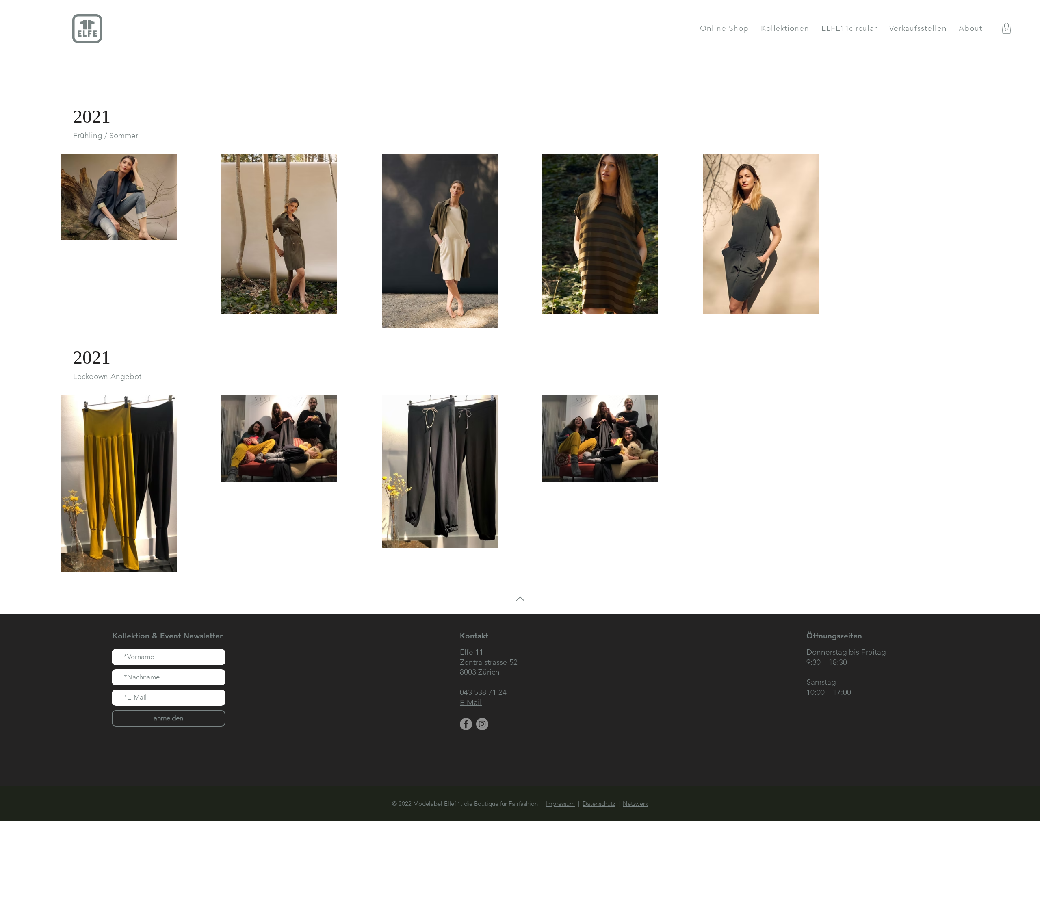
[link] (1006, 28)
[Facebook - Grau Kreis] (466, 724)
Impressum (560, 803)
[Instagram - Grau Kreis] (482, 724)
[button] (785, 28)
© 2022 (402, 803)
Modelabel (428, 803)
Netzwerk (635, 803)
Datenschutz (599, 803)
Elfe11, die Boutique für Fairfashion (492, 803)
